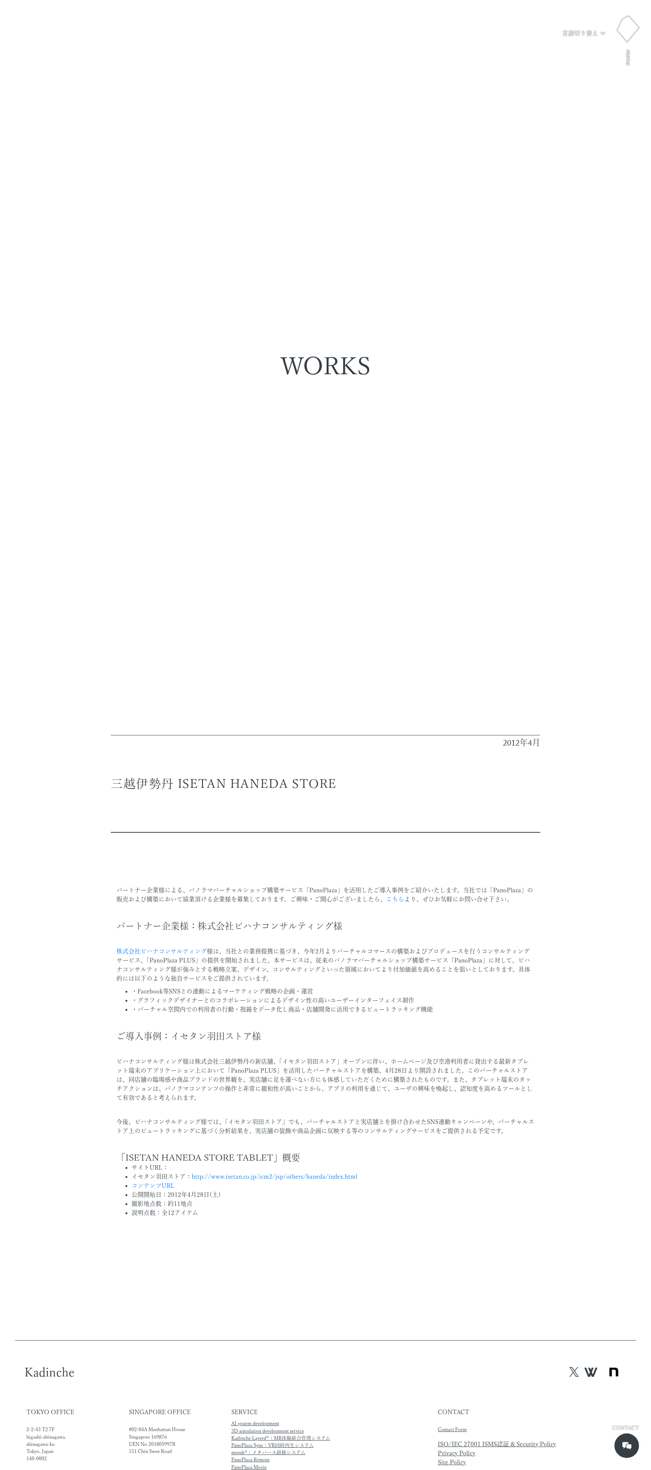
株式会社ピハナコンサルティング (161, 951)
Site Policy (452, 1462)
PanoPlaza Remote (250, 1459)
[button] (584, 33)
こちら (395, 899)
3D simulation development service (267, 1430)
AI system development (255, 1423)
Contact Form (452, 1429)
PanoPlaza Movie (249, 1467)
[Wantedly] (591, 1372)
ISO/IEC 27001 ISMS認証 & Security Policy (497, 1444)
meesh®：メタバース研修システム (268, 1452)
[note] (613, 1372)
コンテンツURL (152, 1185)
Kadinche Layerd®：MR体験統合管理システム (280, 1438)
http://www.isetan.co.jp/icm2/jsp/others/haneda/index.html (274, 1176)
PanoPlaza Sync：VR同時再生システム (272, 1445)
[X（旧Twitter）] (574, 1372)
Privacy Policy (456, 1453)
